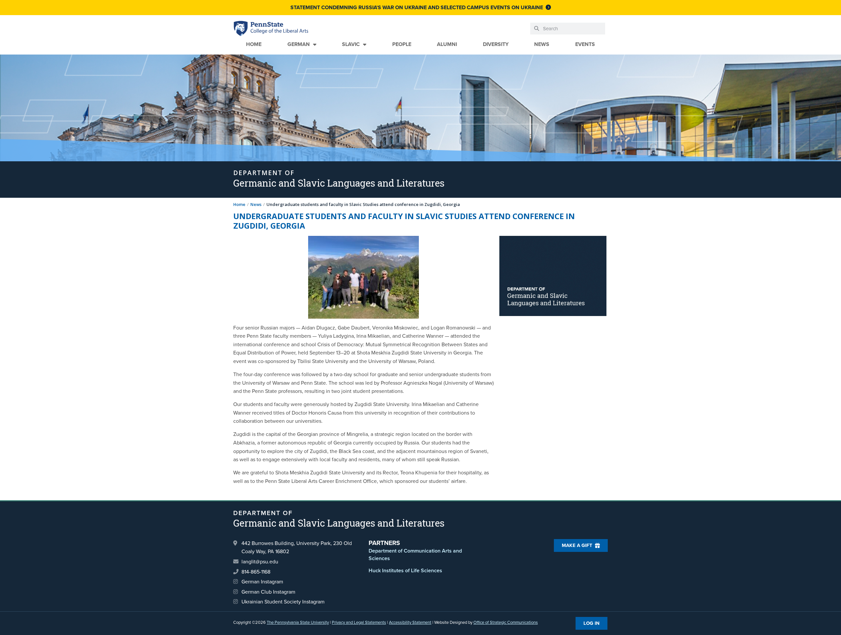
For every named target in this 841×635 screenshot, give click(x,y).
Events (585, 44)
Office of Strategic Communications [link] (505, 622)
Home (253, 44)
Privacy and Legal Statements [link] (359, 622)
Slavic (351, 44)
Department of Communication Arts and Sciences (415, 554)
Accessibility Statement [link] (410, 622)
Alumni (447, 44)
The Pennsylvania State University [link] (298, 622)
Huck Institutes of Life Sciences (405, 570)
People (401, 44)
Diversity (496, 44)
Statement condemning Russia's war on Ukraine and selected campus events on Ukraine (416, 7)
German (298, 44)
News (541, 44)
